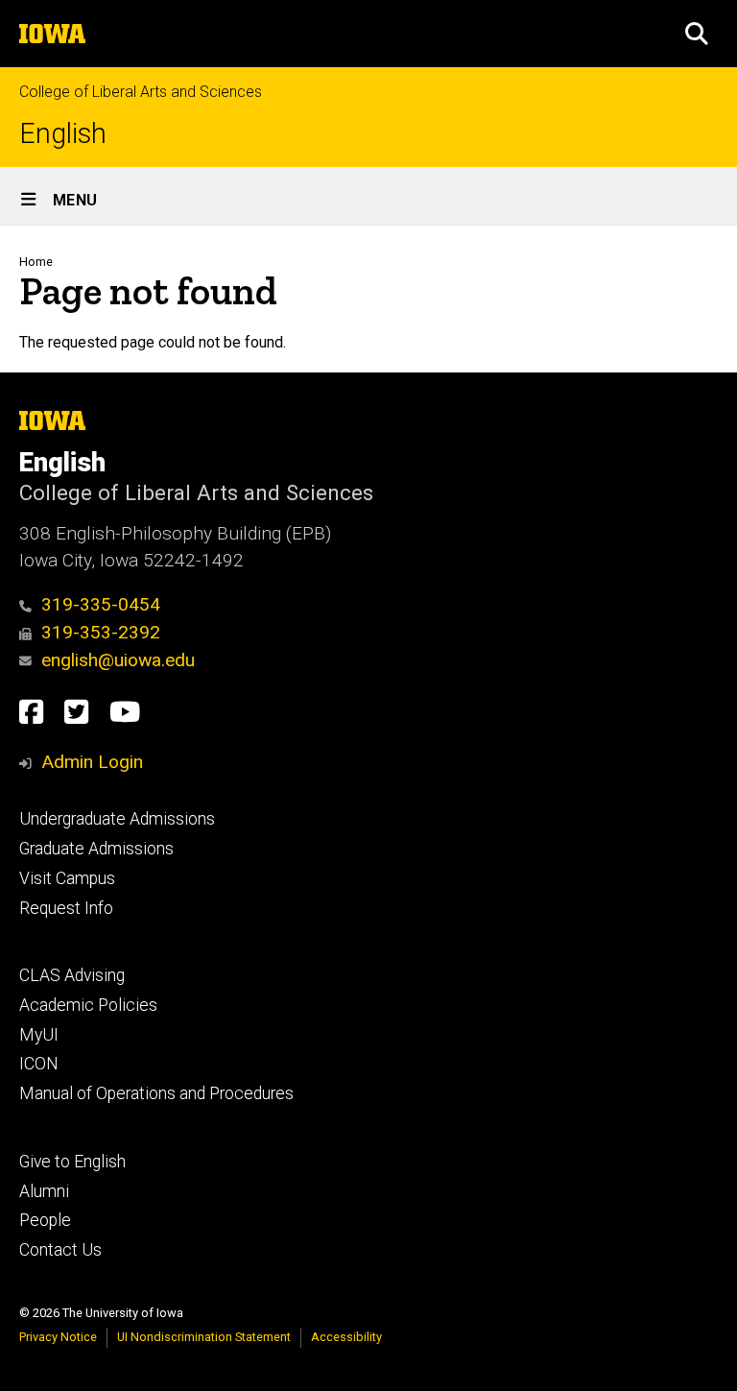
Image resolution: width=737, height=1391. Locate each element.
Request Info (66, 908)
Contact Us (60, 1249)
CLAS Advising (72, 975)
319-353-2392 (100, 632)
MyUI (39, 1034)
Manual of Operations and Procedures (156, 1093)
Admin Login (92, 762)
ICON (39, 1063)
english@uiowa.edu (118, 660)
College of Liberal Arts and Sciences (140, 92)
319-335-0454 (100, 604)
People (45, 1220)
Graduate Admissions (96, 848)
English (63, 134)
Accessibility (346, 1337)
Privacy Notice (58, 1337)
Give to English (72, 1161)
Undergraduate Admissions (117, 818)
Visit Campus (67, 878)
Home (36, 261)
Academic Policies (88, 1005)
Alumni (44, 1191)
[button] (696, 33)
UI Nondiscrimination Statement (204, 1337)
